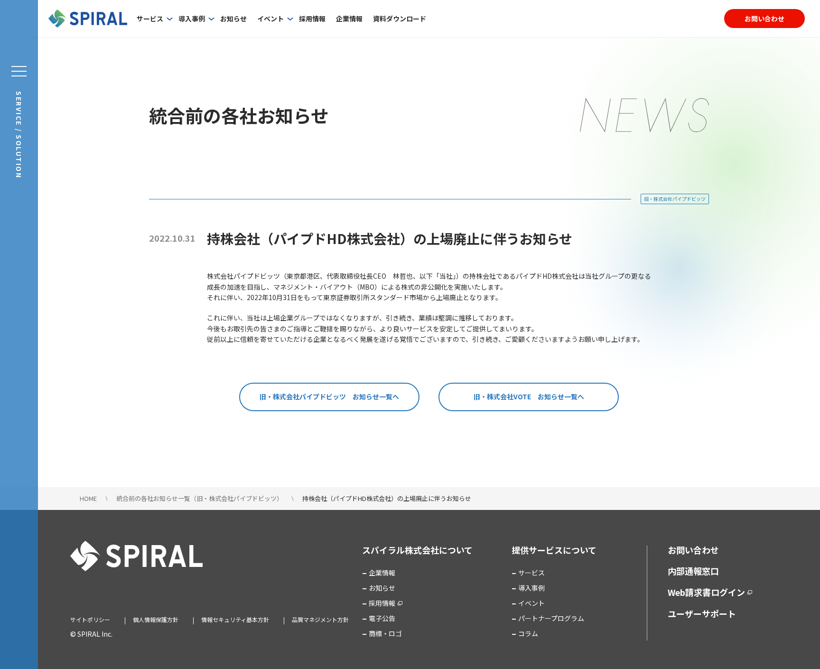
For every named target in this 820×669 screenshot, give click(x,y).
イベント (270, 18)
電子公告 (382, 618)
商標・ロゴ (385, 633)
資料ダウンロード (399, 18)
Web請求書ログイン (706, 592)
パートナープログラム (551, 618)
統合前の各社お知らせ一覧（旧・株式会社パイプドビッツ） (199, 498)
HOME (88, 498)
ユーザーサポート (702, 613)
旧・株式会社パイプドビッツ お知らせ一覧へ (329, 396)
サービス (150, 18)
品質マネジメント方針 (320, 619)
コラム (528, 633)
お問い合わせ (764, 18)
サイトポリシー (90, 619)
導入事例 (191, 18)
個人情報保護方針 (155, 619)
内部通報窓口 (693, 571)
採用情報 (312, 18)
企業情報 (349, 18)
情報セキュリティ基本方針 (235, 619)
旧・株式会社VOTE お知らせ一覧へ (529, 396)
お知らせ (233, 18)
